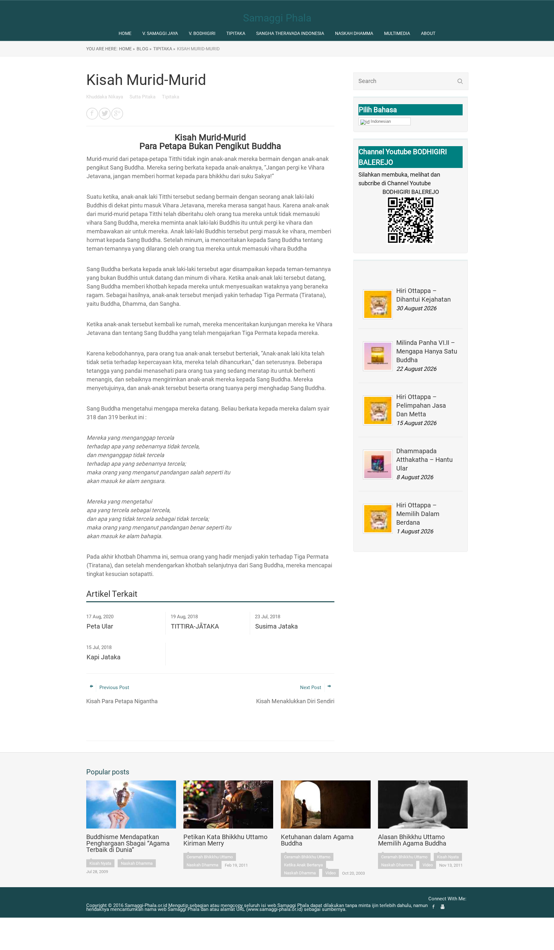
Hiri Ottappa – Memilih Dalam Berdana (418, 513)
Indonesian (381, 121)
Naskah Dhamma (354, 33)
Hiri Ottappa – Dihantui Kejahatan (423, 295)
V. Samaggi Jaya (160, 33)
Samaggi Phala (277, 18)
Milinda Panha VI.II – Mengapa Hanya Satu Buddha (426, 351)
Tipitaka (235, 33)
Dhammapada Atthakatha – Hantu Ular (424, 459)
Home (125, 33)
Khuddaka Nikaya (105, 97)
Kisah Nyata (100, 863)
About (428, 33)
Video (330, 873)
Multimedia (397, 33)
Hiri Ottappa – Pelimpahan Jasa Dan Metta (421, 405)
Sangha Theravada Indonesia (290, 33)
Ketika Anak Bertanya (303, 865)
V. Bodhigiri (202, 33)
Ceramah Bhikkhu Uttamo (210, 856)
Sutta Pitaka (143, 97)
